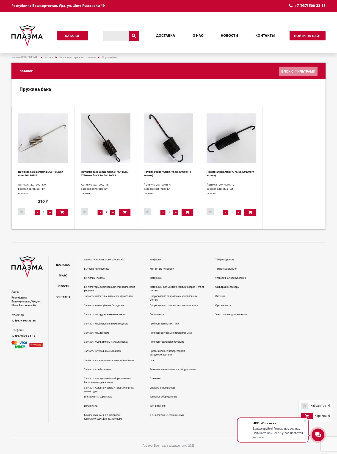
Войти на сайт (307, 36)
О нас (198, 36)
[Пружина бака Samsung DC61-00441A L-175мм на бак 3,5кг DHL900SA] (105, 138)
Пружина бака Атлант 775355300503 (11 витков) (167, 174)
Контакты (265, 36)
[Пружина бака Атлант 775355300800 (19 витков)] (231, 138)
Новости (229, 36)
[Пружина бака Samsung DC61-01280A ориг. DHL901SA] (43, 138)
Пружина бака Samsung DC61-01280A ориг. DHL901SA (40, 174)
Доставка (165, 36)
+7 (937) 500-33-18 (310, 6)
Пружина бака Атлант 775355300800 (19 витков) (230, 174)
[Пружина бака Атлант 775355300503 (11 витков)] (168, 138)
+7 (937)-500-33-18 (23, 320)
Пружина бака (35, 89)
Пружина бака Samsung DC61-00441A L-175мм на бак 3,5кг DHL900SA (105, 174)
